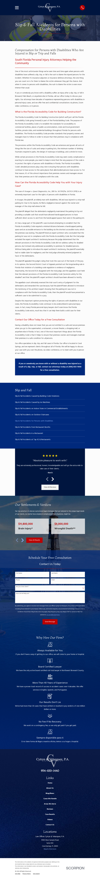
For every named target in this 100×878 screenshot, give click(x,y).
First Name (19, 573)
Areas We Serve (50, 804)
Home (50, 783)
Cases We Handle (50, 798)
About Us (50, 788)
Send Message (50, 621)
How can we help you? (22, 593)
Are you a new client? (22, 587)
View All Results (34, 540)
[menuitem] (50, 396)
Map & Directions (50, 849)
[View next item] (53, 479)
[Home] (49, 8)
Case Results (50, 814)
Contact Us (50, 825)
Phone (18, 580)
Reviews (50, 809)
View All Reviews (50, 487)
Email (52, 580)
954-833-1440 (50, 770)
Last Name (54, 573)
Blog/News (50, 793)
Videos (50, 819)
